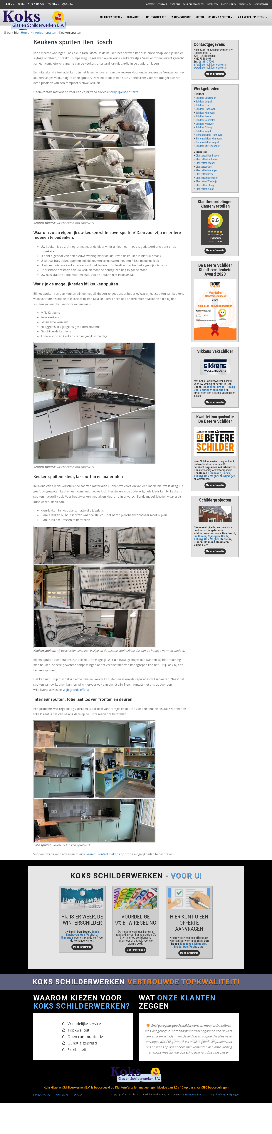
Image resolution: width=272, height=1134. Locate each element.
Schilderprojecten (193, 4)
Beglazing (133, 17)
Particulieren (228, 4)
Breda (220, 387)
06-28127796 (38, 4)
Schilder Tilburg (204, 127)
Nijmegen (67, 937)
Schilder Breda (203, 116)
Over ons (175, 4)
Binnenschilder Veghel (207, 142)
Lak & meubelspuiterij (251, 17)
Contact (70, 4)
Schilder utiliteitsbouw (208, 146)
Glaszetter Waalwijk (206, 181)
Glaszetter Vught (205, 189)
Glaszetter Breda (205, 174)
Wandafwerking (181, 17)
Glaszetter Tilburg (205, 185)
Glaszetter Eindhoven (207, 159)
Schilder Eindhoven (206, 109)
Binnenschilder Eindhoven (209, 135)
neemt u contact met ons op (105, 854)
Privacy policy (41, 1095)
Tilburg (230, 387)
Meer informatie (215, 73)
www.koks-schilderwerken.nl (210, 67)
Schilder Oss (202, 105)
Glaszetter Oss (204, 166)
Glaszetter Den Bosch (207, 155)
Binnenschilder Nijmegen (209, 138)
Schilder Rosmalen (205, 120)
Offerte (55, 4)
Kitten (200, 17)
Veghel (204, 390)
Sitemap (77, 1095)
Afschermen (261, 4)
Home (11, 4)
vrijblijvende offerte (124, 92)
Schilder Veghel (204, 101)
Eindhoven (209, 387)
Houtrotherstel (156, 17)
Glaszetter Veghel (205, 163)
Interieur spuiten (44, 33)
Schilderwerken (110, 17)
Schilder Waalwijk (205, 123)
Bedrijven (212, 4)
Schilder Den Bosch (206, 98)
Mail (23, 4)
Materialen (245, 4)
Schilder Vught (203, 131)
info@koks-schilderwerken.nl (210, 64)
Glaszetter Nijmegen (206, 170)
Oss (196, 390)
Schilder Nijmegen (205, 112)
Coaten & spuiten (219, 17)
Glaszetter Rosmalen (207, 177)
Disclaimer (62, 1095)
